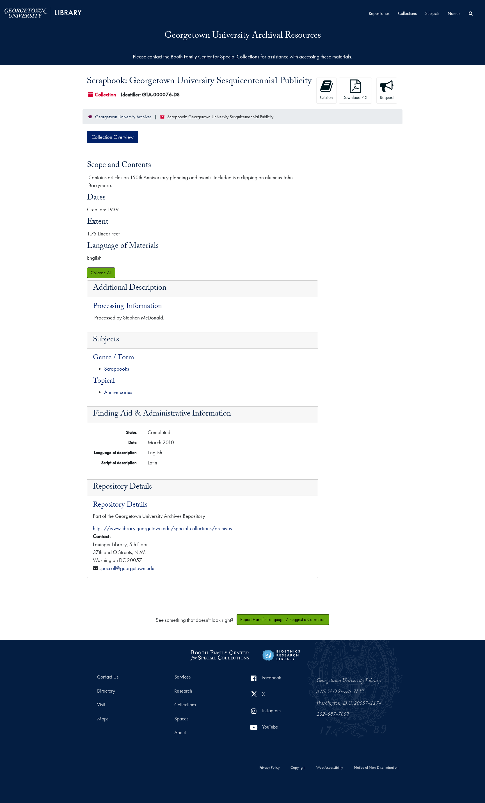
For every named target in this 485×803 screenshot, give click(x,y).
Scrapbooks (116, 368)
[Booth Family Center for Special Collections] (219, 654)
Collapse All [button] (101, 273)
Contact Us (107, 677)
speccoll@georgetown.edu (126, 568)
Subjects (432, 13)
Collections (407, 13)
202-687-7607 (333, 714)
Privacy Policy (269, 767)
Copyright (297, 767)
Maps (102, 719)
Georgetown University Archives (123, 117)
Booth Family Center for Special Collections (215, 56)
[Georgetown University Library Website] (43, 12)
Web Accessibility (329, 767)
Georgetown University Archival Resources (242, 36)
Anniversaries (118, 392)
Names (454, 13)
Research (183, 691)
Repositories (379, 13)
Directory (106, 691)
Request (387, 97)
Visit (101, 705)
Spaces (181, 719)
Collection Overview (112, 136)
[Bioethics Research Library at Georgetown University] (281, 654)
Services (182, 677)
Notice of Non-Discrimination (376, 767)
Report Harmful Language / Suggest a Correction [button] (283, 619)
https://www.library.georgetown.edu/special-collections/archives (162, 528)
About (180, 732)
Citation (326, 97)
